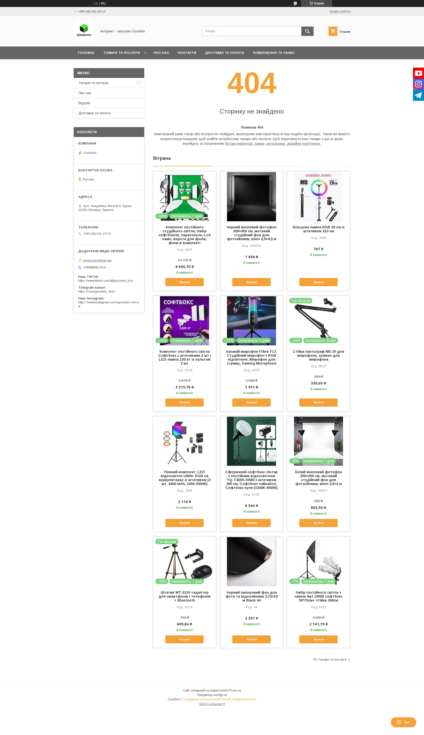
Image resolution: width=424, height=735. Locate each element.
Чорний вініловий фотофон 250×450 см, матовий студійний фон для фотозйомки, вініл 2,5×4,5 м (251, 233)
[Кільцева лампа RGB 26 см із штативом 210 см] (318, 196)
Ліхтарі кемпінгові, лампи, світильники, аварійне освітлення (272, 144)
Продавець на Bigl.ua (212, 695)
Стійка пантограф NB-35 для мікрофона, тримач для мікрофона (318, 355)
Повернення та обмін (273, 53)
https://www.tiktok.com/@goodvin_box (105, 280)
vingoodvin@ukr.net (97, 260)
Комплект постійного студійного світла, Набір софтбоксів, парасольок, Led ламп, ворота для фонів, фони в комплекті (185, 235)
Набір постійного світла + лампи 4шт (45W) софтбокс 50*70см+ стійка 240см (318, 596)
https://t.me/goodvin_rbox (96, 291)
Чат (407, 722)
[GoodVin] (84, 40)
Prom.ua (235, 690)
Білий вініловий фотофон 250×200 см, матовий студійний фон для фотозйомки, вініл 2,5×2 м (318, 478)
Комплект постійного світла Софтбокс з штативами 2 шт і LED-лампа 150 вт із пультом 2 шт (184, 357)
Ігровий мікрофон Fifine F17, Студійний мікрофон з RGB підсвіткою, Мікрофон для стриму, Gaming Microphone (251, 357)
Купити (185, 282)
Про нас (161, 53)
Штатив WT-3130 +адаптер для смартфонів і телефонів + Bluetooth (185, 596)
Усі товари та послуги (329, 659)
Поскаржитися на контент (199, 699)
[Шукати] (307, 31)
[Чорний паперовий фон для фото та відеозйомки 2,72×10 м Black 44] (251, 561)
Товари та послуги (121, 53)
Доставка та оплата (224, 53)
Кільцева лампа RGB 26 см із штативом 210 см (318, 229)
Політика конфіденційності (237, 699)
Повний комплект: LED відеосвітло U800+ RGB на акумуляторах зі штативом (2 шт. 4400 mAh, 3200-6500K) (185, 478)
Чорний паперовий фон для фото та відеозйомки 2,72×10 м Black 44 (251, 596)
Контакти (187, 53)
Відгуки (84, 103)
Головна (86, 53)
